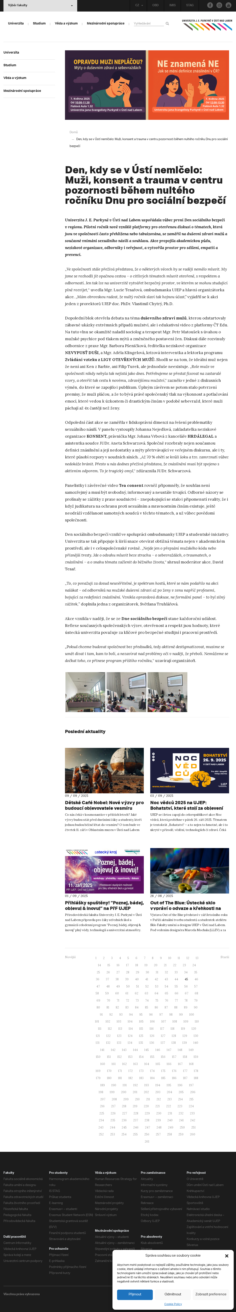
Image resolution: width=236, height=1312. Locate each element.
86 (156, 1007)
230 (158, 1113)
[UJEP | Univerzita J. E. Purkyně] (207, 27)
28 (127, 972)
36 (97, 979)
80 (98, 1007)
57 (196, 986)
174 (152, 1071)
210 (137, 1099)
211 (148, 1099)
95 (141, 1015)
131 (98, 1043)
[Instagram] (219, 5)
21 (165, 965)
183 (141, 1078)
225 (101, 1113)
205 (181, 1092)
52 (147, 986)
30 (147, 972)
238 (147, 1120)
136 (152, 1043)
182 (130, 1078)
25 (98, 972)
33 (176, 972)
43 (166, 979)
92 (111, 1015)
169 (98, 1071)
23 (184, 965)
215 (191, 1099)
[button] (226, 1256)
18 (136, 965)
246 (136, 1127)
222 (168, 1106)
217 (113, 1106)
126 (152, 1036)
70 (108, 1000)
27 (118, 972)
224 (191, 1106)
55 (176, 986)
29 (137, 972)
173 (141, 1071)
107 (163, 1021)
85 (146, 1007)
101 (97, 1021)
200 (123, 1092)
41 (146, 979)
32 (166, 972)
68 (196, 993)
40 (137, 979)
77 (176, 1000)
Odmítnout (173, 1294)
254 (124, 1134)
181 (120, 1078)
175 (163, 1071)
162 (124, 1064)
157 (174, 1057)
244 (112, 1127)
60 (117, 993)
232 (181, 1113)
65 (166, 993)
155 (152, 1057)
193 (146, 1085)
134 (130, 1043)
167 (180, 1064)
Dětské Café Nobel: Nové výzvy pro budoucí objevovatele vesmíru (104, 805)
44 (176, 979)
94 (131, 1015)
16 (118, 965)
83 (127, 1007)
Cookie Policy (173, 1304)
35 (195, 972)
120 (194, 1029)
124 (130, 1036)
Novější (70, 957)
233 (192, 1113)
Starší (225, 957)
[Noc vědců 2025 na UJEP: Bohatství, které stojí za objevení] (189, 770)
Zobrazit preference (211, 1294)
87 (166, 1007)
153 (130, 1057)
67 (186, 993)
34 (186, 972)
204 (169, 1092)
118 (172, 1029)
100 (191, 1015)
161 (114, 1064)
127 (163, 1036)
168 (191, 1064)
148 (180, 1050)
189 (102, 1085)
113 (120, 1029)
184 (152, 1078)
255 (135, 1134)
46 (196, 979)
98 (171, 1015)
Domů (74, 132)
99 (181, 1015)
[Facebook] (210, 5)
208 (114, 1099)
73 (137, 1000)
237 (135, 1120)
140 (195, 1043)
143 (124, 1050)
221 (157, 1106)
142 (113, 1050)
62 (136, 993)
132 (108, 1043)
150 (98, 1057)
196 (180, 1085)
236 (124, 1120)
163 (135, 1064)
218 (124, 1106)
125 (141, 1036)
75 (156, 1000)
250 (182, 1127)
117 (162, 1029)
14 (99, 965)
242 (192, 1120)
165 (158, 1064)
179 (98, 1078)
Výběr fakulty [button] (17, 6)
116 (152, 1029)
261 (147, 1141)
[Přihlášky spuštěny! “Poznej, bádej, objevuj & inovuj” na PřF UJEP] (104, 871)
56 (186, 986)
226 (113, 1113)
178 (196, 1071)
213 (169, 1099)
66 (176, 993)
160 (102, 1064)
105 (141, 1021)
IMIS (172, 6)
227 (124, 1113)
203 (157, 1092)
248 (159, 1127)
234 (101, 1120)
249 (170, 1127)
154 (141, 1057)
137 (163, 1043)
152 (119, 1057)
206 (192, 1092)
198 (101, 1092)
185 (163, 1078)
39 (127, 979)
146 (157, 1050)
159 (196, 1057)
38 (117, 979)
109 (185, 1021)
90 (196, 1007)
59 (107, 993)
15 (108, 965)
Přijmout (135, 1294)
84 (137, 1007)
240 (170, 1120)
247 (147, 1127)
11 (179, 958)
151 (109, 1057)
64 (156, 993)
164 (146, 1064)
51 (137, 986)
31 (157, 972)
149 (191, 1050)
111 (99, 1029)
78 (186, 1000)
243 (100, 1127)
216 (102, 1106)
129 (185, 1036)
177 (185, 1071)
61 (126, 993)
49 (118, 986)
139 (184, 1043)
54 (166, 986)
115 (141, 1029)
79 (196, 1000)
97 (161, 1015)
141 (102, 1050)
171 (120, 1071)
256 (146, 1134)
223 (179, 1106)
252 (101, 1134)
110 (197, 1021)
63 (146, 993)
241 (181, 1120)
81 (107, 1007)
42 (156, 979)
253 (112, 1134)
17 (127, 965)
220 (146, 1106)
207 (102, 1099)
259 (180, 1134)
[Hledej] (168, 23)
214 (180, 1099)
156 (163, 1057)
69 (98, 1000)
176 (174, 1071)
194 (157, 1085)
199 (112, 1092)
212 (158, 1099)
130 (196, 1036)
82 (117, 1007)
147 (169, 1050)
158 (185, 1057)
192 (135, 1085)
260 (192, 1134)
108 (174, 1021)
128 (174, 1036)
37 (107, 979)
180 (109, 1078)
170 (109, 1071)
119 (183, 1029)
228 (135, 1113)
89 (185, 1007)
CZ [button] (137, 6)
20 (155, 965)
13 (197, 958)
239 (158, 1120)
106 (152, 1021)
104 (130, 1021)
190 (113, 1085)
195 (169, 1085)
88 (175, 1007)
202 (146, 1092)
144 (135, 1050)
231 (170, 1113)
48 (108, 986)
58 (97, 993)
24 (194, 965)
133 (119, 1043)
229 (147, 1113)
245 (124, 1127)
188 (196, 1078)
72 (127, 1000)
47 (98, 986)
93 (121, 1015)
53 (156, 986)
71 (118, 1000)
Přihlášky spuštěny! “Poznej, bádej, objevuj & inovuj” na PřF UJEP (104, 905)
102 (108, 1021)
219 (135, 1106)
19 (146, 965)
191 (125, 1085)
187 (185, 1078)
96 (151, 1015)
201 (135, 1092)
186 (174, 1078)
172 (130, 1071)
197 (191, 1085)
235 (112, 1120)
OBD (155, 6)
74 (147, 1000)
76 (166, 1000)
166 (169, 1064)
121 (98, 1036)
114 (131, 1029)
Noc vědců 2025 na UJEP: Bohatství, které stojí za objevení (186, 805)
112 (110, 1029)
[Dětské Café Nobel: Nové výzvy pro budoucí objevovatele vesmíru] (104, 770)
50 (128, 986)
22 (174, 965)
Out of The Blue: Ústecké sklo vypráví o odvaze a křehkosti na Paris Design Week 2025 (185, 908)
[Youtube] (228, 5)
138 (173, 1043)
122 (108, 1036)
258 (169, 1134)
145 (146, 1050)
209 (126, 1099)
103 (119, 1021)
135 (141, 1043)
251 (193, 1127)
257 (158, 1134)
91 (101, 1015)
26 (108, 972)
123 (119, 1036)
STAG (190, 6)
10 (169, 958)
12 (187, 958)
